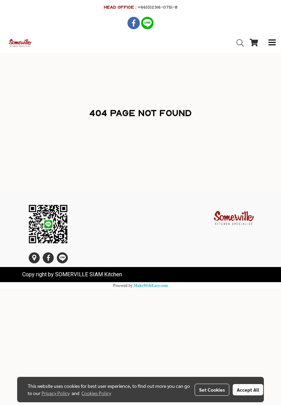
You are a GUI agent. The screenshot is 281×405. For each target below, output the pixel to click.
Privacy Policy (55, 393)
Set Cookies (212, 389)
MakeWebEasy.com (151, 285)
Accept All (248, 389)
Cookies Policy (96, 393)
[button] (238, 43)
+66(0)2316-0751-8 (158, 7)
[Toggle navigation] (272, 42)
